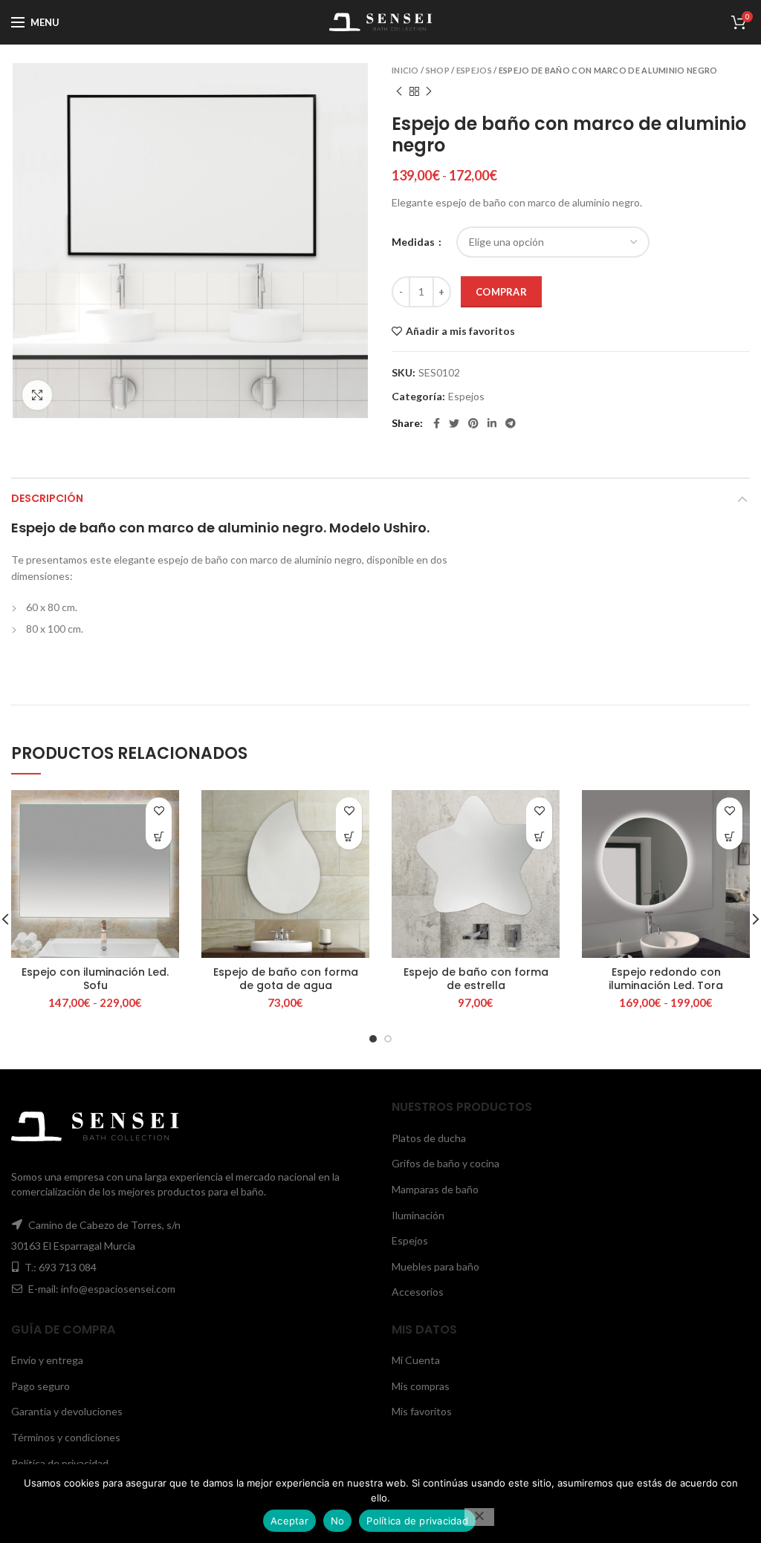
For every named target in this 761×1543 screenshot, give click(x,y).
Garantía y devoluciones (67, 1411)
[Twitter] (454, 423)
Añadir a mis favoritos (460, 331)
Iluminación (418, 1215)
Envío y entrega (47, 1360)
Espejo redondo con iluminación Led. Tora (666, 978)
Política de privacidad (60, 1463)
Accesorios (418, 1291)
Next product (428, 91)
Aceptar (289, 1521)
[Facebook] (436, 423)
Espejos (474, 70)
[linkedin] (492, 423)
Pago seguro (40, 1386)
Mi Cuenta (416, 1360)
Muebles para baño (435, 1266)
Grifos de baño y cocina (445, 1163)
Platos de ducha (429, 1138)
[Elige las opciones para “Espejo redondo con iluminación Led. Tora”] (729, 836)
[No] (479, 1517)
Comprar (501, 292)
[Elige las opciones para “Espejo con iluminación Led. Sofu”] (159, 836)
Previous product (399, 91)
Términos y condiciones (65, 1437)
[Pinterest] (473, 423)
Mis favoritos (422, 1411)
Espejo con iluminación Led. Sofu (95, 978)
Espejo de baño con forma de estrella (476, 978)
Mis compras (421, 1386)
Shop (438, 70)
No (338, 1521)
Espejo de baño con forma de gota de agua (285, 978)
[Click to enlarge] (37, 395)
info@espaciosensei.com (118, 1288)
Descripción (47, 498)
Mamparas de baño (435, 1189)
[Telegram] (510, 423)
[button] (349, 836)
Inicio (405, 70)
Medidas (414, 241)
